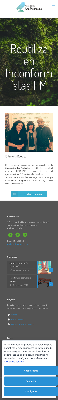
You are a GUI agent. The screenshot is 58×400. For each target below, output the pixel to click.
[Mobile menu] (53, 6)
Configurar (31, 391)
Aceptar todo (31, 370)
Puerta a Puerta (17, 319)
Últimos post (12, 256)
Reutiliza (14, 314)
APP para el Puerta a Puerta (22, 324)
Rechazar (31, 381)
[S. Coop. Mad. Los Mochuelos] (29, 6)
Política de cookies (14, 361)
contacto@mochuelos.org (17, 244)
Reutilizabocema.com (14, 183)
